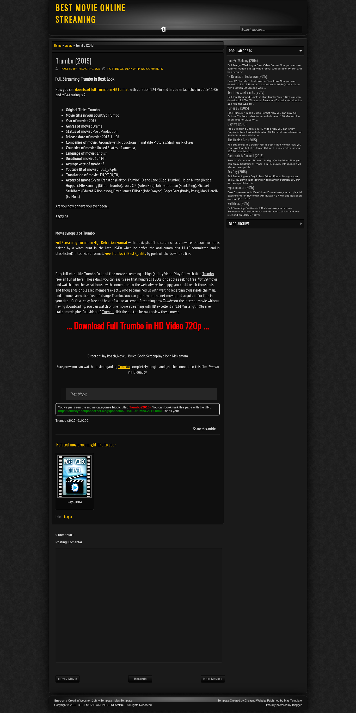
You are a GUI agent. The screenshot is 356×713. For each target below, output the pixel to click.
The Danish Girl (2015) (242, 139)
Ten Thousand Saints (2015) (246, 92)
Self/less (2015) (238, 203)
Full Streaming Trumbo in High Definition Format (91, 242)
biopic (68, 45)
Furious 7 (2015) (238, 108)
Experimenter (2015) (241, 187)
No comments (152, 68)
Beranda (140, 679)
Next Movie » (213, 679)
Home (58, 45)
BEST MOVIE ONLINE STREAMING (91, 13)
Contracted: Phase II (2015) (245, 155)
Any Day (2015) (237, 171)
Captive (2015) (237, 124)
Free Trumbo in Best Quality (125, 253)
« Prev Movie (67, 679)
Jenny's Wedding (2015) (243, 60)
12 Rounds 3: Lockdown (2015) (247, 76)
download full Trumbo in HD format (102, 89)
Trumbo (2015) (73, 60)
